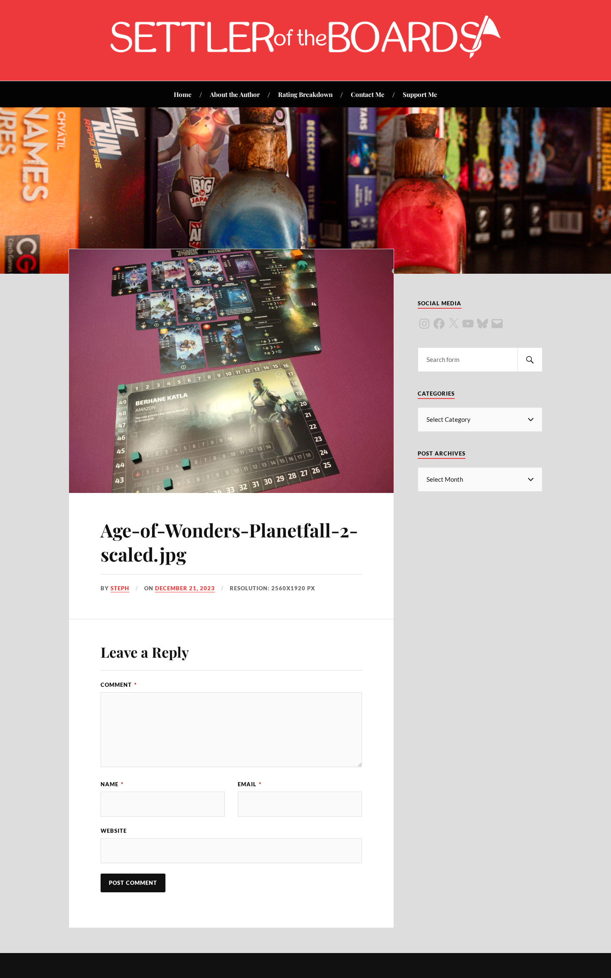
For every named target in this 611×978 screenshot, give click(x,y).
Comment (119, 684)
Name (112, 784)
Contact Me (367, 94)
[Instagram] (424, 323)
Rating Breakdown (305, 94)
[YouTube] (468, 323)
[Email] (497, 323)
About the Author (235, 94)
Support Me (420, 94)
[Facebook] (439, 323)
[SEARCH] (529, 359)
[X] (453, 323)
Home (183, 94)
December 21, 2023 (185, 588)
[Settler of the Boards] (305, 55)
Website (114, 830)
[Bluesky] (482, 323)
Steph (120, 588)
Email (249, 784)
